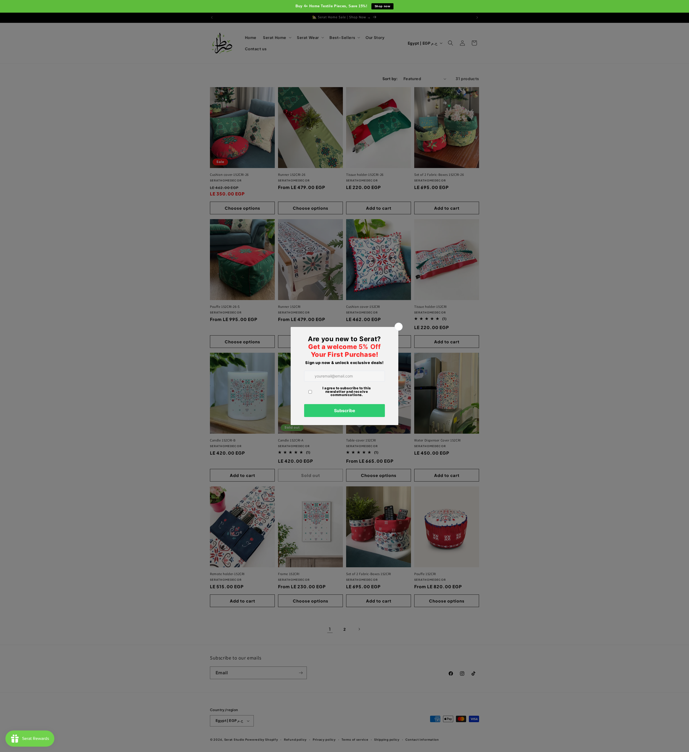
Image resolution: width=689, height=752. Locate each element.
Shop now (383, 6)
